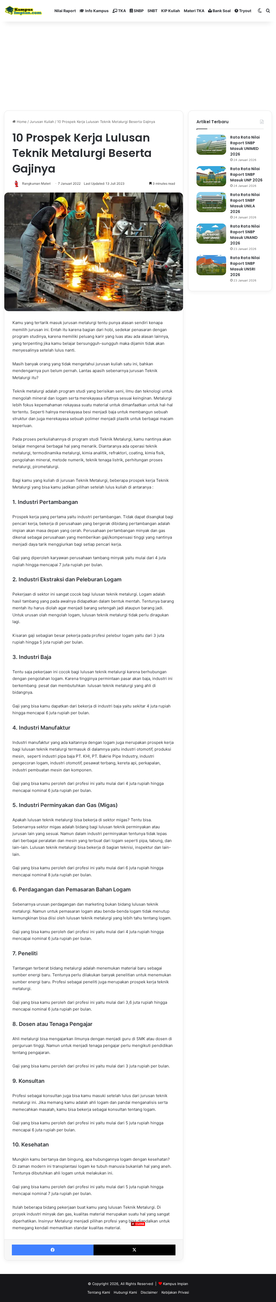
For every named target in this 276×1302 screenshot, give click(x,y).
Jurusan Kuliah (42, 121)
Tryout (244, 10)
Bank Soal (221, 10)
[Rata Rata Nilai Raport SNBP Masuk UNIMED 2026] (211, 145)
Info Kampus (96, 10)
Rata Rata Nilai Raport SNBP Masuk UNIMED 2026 (245, 146)
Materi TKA (194, 10)
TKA (121, 10)
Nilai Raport (65, 10)
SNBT (152, 10)
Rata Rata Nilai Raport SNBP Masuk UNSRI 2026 (245, 266)
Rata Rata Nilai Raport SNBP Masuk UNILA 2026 (245, 203)
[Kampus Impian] (23, 10)
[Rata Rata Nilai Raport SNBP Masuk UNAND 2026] (211, 234)
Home (21, 121)
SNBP (138, 10)
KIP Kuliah (170, 10)
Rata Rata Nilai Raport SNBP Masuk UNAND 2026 (245, 235)
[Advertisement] (138, 1264)
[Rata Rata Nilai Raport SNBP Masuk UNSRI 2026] (211, 265)
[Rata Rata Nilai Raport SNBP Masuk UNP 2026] (211, 176)
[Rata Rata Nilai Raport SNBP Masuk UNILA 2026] (211, 202)
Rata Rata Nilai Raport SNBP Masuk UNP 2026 (246, 174)
